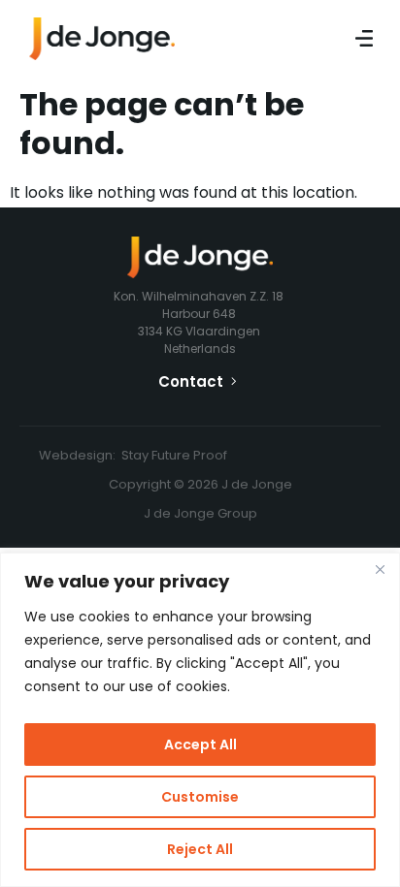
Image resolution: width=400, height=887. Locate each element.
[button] (364, 39)
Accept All (200, 744)
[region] (200, 720)
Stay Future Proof (174, 455)
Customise (200, 797)
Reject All (200, 849)
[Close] (379, 569)
